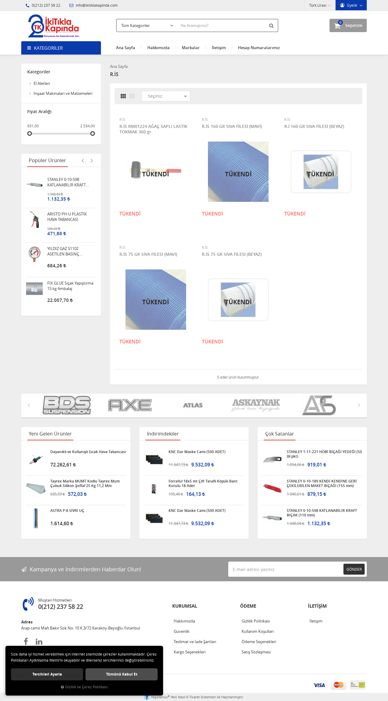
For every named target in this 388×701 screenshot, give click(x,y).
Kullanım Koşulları (258, 631)
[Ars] (320, 405)
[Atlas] (194, 405)
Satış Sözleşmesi (256, 652)
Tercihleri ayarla (47, 674)
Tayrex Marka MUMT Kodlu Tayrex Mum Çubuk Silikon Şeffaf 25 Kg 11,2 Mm (85, 483)
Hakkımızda (158, 47)
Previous (82, 160)
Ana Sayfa (125, 47)
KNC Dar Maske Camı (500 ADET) (197, 451)
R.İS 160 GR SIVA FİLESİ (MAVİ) (232, 126)
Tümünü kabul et (121, 674)
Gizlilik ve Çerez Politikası (86, 687)
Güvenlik (181, 631)
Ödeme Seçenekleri (259, 641)
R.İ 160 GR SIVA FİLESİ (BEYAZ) (314, 126)
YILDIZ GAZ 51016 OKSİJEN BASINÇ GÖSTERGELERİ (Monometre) (70, 291)
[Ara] (272, 25)
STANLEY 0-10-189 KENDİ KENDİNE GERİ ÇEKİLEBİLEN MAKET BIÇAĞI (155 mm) (322, 483)
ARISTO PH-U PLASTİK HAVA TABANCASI (67, 187)
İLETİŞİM (317, 606)
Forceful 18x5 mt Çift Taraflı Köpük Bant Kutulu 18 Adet (203, 483)
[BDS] (67, 405)
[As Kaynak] (257, 405)
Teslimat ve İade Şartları (195, 641)
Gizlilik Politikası (256, 621)
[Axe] (130, 405)
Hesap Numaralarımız (259, 47)
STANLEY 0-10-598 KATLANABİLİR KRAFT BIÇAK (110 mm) (322, 512)
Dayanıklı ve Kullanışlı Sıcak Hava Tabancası (88, 451)
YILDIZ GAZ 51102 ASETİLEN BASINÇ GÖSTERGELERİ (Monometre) (63, 222)
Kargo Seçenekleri (190, 652)
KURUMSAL (184, 606)
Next (91, 160)
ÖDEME (248, 606)
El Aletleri (42, 83)
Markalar (191, 47)
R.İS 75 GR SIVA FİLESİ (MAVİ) (148, 254)
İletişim (219, 47)
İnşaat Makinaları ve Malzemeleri (63, 93)
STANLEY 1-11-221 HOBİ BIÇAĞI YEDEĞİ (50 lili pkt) (324, 454)
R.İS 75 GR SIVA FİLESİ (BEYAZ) (232, 254)
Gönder (354, 569)
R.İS (122, 119)
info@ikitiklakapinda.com (96, 5)
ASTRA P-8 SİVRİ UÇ (67, 510)
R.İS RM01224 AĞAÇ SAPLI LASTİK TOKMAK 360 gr (153, 129)
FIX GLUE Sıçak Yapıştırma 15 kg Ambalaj (70, 257)
